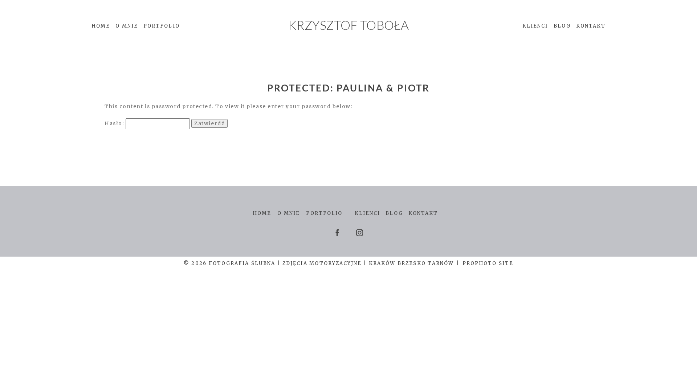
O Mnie (126, 26)
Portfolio (161, 26)
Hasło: (115, 123)
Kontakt (591, 26)
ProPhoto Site (488, 263)
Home (100, 26)
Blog (562, 26)
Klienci (535, 26)
